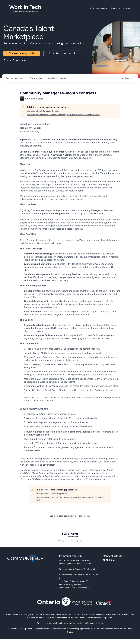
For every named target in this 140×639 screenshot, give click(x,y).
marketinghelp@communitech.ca (88, 623)
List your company (120, 8)
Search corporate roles (63, 53)
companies (15, 78)
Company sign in (98, 8)
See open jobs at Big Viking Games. (43, 111)
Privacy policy (63, 541)
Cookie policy (76, 541)
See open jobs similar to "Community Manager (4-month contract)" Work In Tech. (63, 114)
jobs (36, 78)
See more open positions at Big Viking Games (70, 516)
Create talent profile (21, 53)
